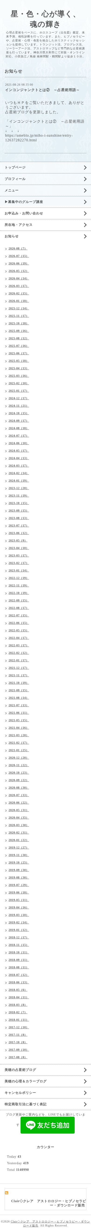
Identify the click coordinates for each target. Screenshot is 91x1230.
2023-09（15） (19, 510)
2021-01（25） (19, 750)
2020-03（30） (19, 825)
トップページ (15, 167)
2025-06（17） (19, 353)
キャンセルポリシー (20, 1093)
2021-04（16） (19, 727)
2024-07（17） (19, 435)
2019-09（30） (19, 870)
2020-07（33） (19, 795)
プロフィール (15, 179)
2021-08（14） (19, 697)
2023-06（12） (19, 533)
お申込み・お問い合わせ (24, 213)
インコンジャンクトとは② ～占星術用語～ (42, 90)
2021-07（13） (19, 705)
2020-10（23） (19, 772)
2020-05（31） (19, 810)
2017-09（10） (19, 1049)
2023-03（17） (19, 555)
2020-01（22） (19, 840)
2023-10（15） (19, 503)
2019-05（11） (19, 900)
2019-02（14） (19, 922)
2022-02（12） (19, 653)
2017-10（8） (18, 1042)
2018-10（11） (19, 952)
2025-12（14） (19, 308)
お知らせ (12, 236)
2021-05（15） (19, 720)
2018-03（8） (18, 1005)
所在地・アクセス (19, 225)
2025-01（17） (19, 390)
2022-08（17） (19, 608)
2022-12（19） (19, 578)
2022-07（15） (19, 615)
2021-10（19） (19, 683)
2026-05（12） (19, 271)
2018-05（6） (18, 990)
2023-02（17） (19, 563)
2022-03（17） (19, 645)
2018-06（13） (19, 982)
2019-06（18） (19, 892)
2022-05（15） (19, 630)
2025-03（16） (19, 375)
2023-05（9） (18, 540)
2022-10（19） (19, 593)
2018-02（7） (18, 1012)
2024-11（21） (19, 405)
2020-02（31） (19, 832)
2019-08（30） (19, 877)
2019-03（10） (19, 915)
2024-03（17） (19, 465)
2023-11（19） (19, 495)
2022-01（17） (19, 660)
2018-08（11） (19, 967)
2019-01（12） (19, 930)
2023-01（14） (19, 570)
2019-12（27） (19, 847)
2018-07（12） (19, 975)
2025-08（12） (19, 338)
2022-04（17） (19, 638)
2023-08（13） (19, 518)
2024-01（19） (19, 480)
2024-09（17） (19, 420)
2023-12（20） (19, 488)
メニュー (12, 190)
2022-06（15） (19, 623)
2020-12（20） (19, 757)
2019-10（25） (19, 862)
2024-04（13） (19, 458)
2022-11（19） (19, 585)
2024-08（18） (19, 428)
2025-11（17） (19, 316)
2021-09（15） (19, 690)
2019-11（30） (19, 855)
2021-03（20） (19, 735)
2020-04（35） (19, 817)
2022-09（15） (19, 600)
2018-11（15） (19, 945)
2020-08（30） (19, 787)
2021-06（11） (19, 712)
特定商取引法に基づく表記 (26, 1104)
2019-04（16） (19, 907)
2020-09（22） (19, 780)
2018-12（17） (19, 937)
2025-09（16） (19, 331)
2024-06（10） (19, 443)
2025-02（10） (19, 383)
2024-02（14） (19, 473)
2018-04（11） (19, 997)
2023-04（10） (19, 548)
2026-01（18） (19, 301)
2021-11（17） (19, 675)
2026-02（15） (19, 293)
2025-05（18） (19, 360)
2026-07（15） (19, 256)
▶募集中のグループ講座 (24, 202)
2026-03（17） (19, 286)
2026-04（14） (19, 278)
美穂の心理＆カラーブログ (26, 1081)
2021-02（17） (19, 742)
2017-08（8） (18, 1057)
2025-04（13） (19, 368)
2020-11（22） (19, 765)
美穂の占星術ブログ (20, 1070)
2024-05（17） (19, 450)
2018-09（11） (19, 960)
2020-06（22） (19, 802)
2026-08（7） (18, 248)
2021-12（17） (19, 668)
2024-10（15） (19, 413)
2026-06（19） (19, 263)
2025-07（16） (19, 346)
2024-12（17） (19, 398)
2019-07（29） (19, 885)
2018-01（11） (19, 1019)
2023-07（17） (19, 525)
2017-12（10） (19, 1027)
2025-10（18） (19, 323)
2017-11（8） (18, 1034)
